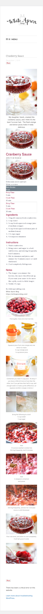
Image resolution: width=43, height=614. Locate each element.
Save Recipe (10, 187)
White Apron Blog (22, 20)
